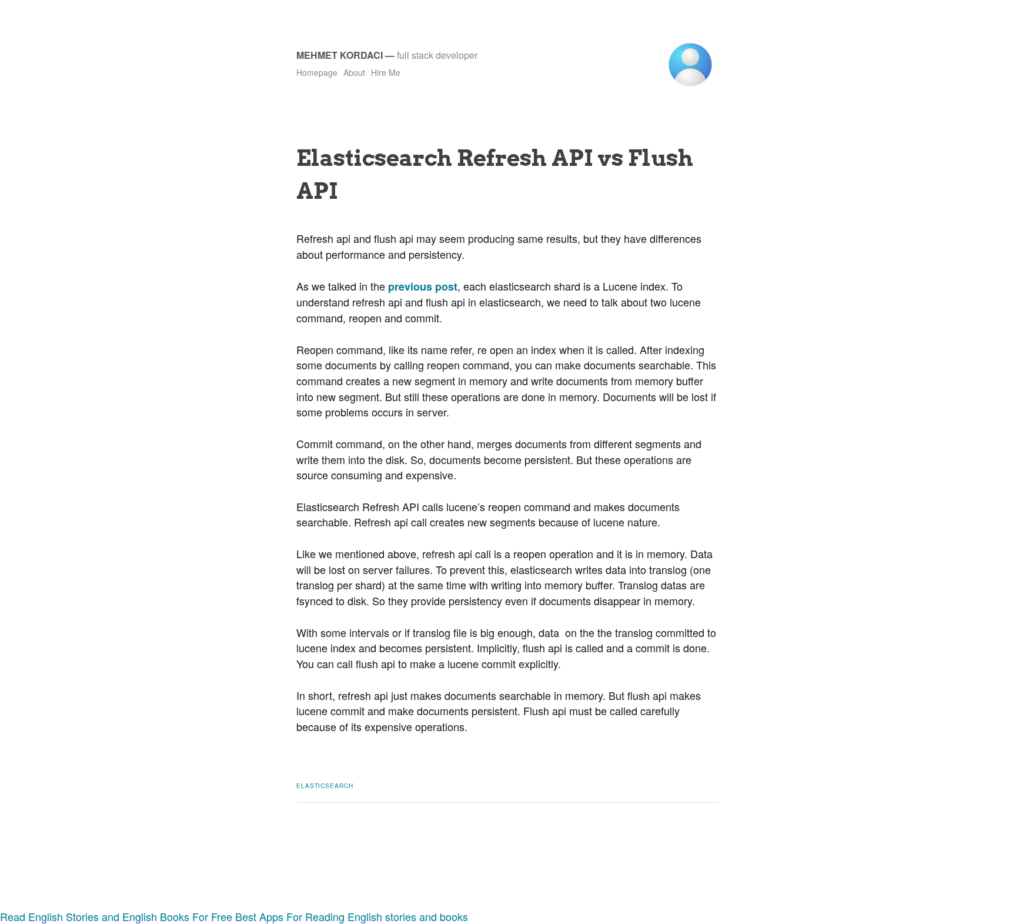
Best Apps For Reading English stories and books (351, 916)
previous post (422, 286)
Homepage (316, 72)
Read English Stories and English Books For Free (116, 916)
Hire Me (385, 72)
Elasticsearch (324, 786)
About (354, 72)
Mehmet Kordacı (339, 55)
